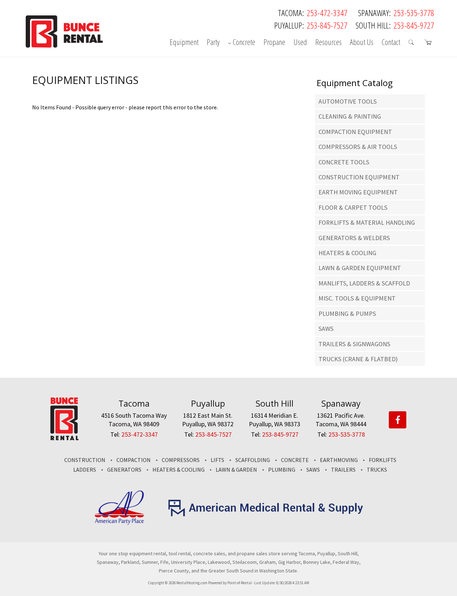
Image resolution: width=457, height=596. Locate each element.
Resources (328, 42)
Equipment (184, 42)
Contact (391, 42)
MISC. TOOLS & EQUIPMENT (357, 298)
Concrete (244, 42)
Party (213, 42)
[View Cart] (429, 43)
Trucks (377, 469)
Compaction (133, 459)
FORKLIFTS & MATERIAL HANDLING (366, 222)
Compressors (181, 459)
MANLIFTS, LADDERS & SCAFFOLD (364, 283)
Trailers (343, 469)
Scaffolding (252, 459)
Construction (84, 459)
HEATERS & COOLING (347, 253)
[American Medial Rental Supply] (266, 514)
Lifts (217, 459)
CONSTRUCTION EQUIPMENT (359, 177)
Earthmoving (339, 459)
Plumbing (281, 469)
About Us (361, 42)
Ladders (84, 469)
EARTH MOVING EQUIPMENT (358, 192)
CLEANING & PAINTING (349, 116)
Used (300, 42)
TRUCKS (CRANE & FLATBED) (358, 359)
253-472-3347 (327, 13)
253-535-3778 (413, 13)
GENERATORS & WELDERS (354, 238)
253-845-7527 (327, 25)
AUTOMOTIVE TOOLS (347, 101)
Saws (313, 469)
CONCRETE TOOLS (343, 162)
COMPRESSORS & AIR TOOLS (357, 147)
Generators (124, 469)
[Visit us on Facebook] (397, 420)
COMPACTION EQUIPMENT (355, 132)
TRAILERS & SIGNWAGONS (354, 344)
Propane (274, 42)
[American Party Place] (119, 523)
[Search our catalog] (412, 43)
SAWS (325, 328)
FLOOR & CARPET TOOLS (352, 207)
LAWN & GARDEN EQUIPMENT (359, 268)
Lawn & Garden (236, 469)
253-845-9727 (413, 25)
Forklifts (382, 459)
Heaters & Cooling (178, 469)
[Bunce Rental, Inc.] (64, 438)
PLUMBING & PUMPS (347, 313)
